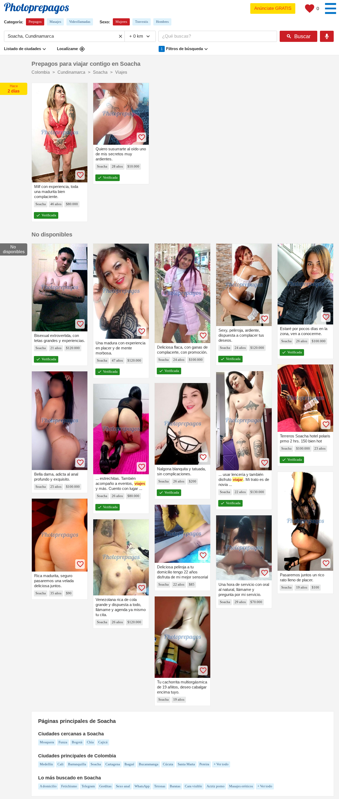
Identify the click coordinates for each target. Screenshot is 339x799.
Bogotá (77, 742)
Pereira (204, 764)
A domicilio (48, 786)
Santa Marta (186, 764)
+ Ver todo (221, 764)
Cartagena (112, 764)
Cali (60, 764)
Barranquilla (77, 764)
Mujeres (121, 22)
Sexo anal (123, 786)
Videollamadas (79, 22)
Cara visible (193, 786)
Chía (90, 742)
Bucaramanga (148, 764)
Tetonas (159, 786)
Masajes (55, 22)
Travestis (141, 22)
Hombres (162, 22)
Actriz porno (216, 786)
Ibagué (129, 764)
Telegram (88, 786)
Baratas (175, 786)
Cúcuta (168, 764)
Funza (63, 742)
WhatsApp (142, 786)
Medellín (46, 764)
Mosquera (47, 742)
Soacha (96, 764)
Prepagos (35, 22)
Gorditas (105, 786)
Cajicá (103, 742)
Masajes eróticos (241, 786)
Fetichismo (69, 786)
